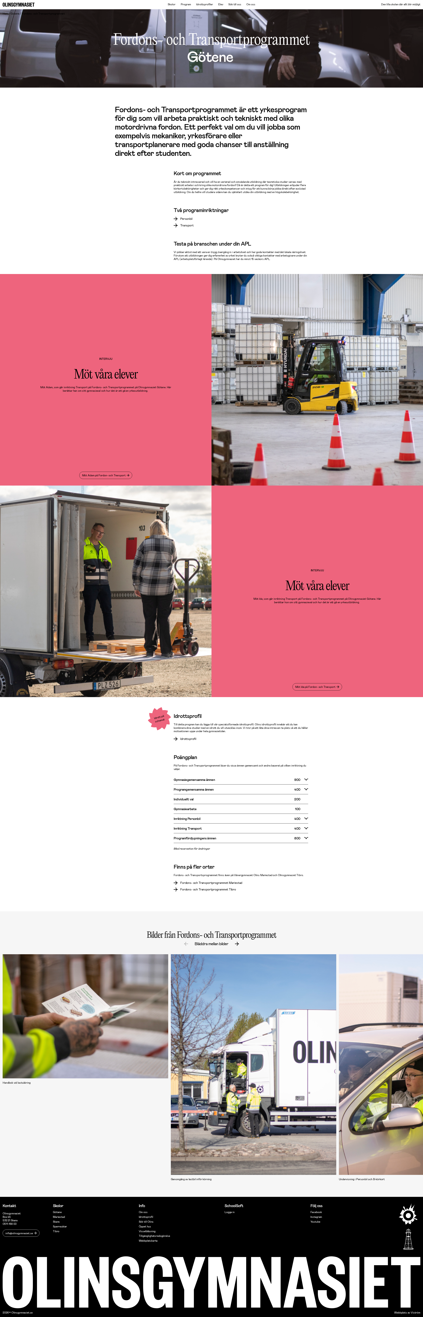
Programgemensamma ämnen (194, 789)
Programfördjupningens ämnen (195, 838)
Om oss (250, 4)
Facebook (316, 1212)
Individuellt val (183, 799)
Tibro (56, 1231)
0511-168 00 (10, 1223)
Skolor (171, 4)
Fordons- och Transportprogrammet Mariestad (211, 883)
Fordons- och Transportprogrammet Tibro (208, 889)
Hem (5, 13)
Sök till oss (234, 4)
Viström (415, 1312)
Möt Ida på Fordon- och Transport (315, 686)
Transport (187, 225)
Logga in (230, 1212)
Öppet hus (145, 1226)
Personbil (186, 218)
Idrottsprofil (188, 739)
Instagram (316, 1216)
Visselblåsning (147, 1231)
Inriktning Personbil (187, 819)
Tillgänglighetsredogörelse (154, 1235)
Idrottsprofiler (204, 4)
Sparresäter (60, 1226)
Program (186, 4)
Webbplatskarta (148, 1240)
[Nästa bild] (237, 944)
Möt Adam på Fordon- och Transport (104, 475)
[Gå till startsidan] (19, 5)
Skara (56, 1221)
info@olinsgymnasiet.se (19, 1233)
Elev (220, 4)
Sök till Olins (146, 1221)
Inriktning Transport (188, 828)
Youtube (315, 1221)
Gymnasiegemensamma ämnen (194, 780)
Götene (14, 13)
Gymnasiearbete (185, 809)
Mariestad (59, 1216)
